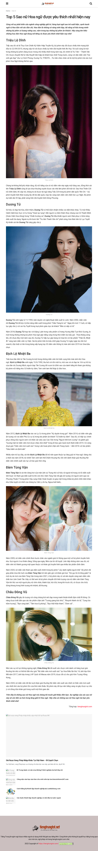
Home (8, 11)
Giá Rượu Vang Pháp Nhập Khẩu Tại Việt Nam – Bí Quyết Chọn (32, 760)
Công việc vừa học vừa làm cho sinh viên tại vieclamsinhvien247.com (42, 779)
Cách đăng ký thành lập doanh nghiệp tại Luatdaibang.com (38, 789)
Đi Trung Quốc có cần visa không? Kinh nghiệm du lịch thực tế (40, 770)
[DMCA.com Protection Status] (66, 844)
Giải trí (14, 11)
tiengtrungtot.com (84, 706)
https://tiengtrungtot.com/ (49, 844)
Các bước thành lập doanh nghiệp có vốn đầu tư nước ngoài (39, 798)
